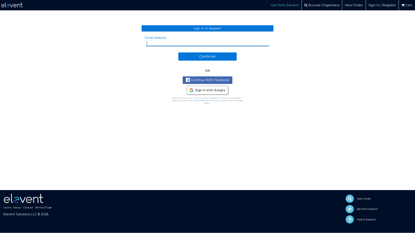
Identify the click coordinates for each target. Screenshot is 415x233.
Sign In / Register (382, 5)
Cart (408, 5)
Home (7, 207)
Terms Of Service (197, 100)
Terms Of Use (212, 100)
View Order (354, 5)
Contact (28, 207)
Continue (207, 56)
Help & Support (366, 219)
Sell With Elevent (285, 5)
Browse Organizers (323, 5)
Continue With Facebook (210, 80)
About (17, 207)
